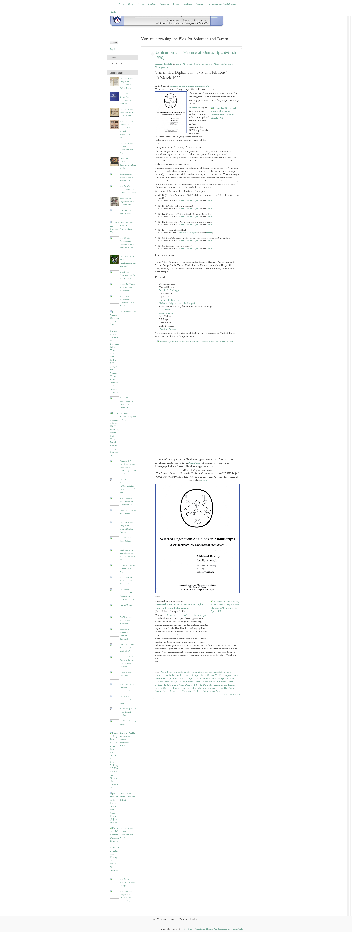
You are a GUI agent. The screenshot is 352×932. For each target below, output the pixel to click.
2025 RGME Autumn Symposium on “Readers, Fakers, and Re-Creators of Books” (127, 486)
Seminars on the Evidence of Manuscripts (189, 86)
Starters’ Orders (126, 605)
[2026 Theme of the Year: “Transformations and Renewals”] (114, 259)
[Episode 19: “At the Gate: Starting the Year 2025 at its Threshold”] (114, 660)
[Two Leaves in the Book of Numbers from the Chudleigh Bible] (114, 553)
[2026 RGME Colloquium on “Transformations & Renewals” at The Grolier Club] (114, 241)
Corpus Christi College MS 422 (187, 685)
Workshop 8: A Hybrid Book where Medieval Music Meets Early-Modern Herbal (128, 468)
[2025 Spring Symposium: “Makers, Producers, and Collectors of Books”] (114, 592)
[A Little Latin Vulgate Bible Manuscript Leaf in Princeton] (114, 299)
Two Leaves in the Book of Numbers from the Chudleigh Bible (127, 555)
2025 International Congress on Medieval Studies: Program (127, 527)
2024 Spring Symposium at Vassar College (128, 882)
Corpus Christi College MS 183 (170, 682)
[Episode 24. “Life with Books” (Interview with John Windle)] (114, 161)
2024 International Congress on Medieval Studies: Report (127, 833)
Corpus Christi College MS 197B (202, 682)
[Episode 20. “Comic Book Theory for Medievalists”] (114, 647)
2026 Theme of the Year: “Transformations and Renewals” (128, 261)
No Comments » (232, 695)
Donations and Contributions (222, 4)
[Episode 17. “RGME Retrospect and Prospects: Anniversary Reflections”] (114, 760)
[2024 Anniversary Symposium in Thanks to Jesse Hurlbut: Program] (114, 894)
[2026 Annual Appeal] (114, 352)
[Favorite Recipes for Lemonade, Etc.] (114, 675)
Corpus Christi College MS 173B (218, 678)
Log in (113, 49)
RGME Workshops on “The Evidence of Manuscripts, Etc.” (127, 501)
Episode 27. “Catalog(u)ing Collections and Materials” (125, 98)
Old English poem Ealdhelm (182, 688)
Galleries (200, 4)
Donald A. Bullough (169, 290)
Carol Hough (165, 310)
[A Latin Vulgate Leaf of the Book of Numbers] (114, 711)
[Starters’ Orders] (114, 608)
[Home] (166, 19)
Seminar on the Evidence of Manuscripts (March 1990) (195, 55)
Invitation (194, 107)
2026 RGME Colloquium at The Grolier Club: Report (128, 189)
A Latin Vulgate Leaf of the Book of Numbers (128, 712)
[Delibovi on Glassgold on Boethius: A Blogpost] (114, 568)
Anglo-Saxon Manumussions (198, 672)
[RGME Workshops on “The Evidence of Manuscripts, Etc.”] (114, 501)
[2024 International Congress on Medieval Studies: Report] (114, 851)
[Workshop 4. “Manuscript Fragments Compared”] (114, 632)
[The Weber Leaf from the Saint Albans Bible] (114, 620)
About (141, 4)
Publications (194, 463)
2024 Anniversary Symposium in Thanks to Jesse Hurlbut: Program (126, 896)
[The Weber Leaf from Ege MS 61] (114, 213)
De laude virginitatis (212, 685)
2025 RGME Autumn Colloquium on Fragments (128, 416)
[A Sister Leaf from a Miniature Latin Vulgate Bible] (114, 287)
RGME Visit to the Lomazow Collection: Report (127, 687)
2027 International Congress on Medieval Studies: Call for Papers (127, 83)
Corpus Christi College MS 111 (207, 675)
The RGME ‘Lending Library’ (128, 722)
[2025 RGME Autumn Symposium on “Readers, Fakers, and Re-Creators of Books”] (114, 482)
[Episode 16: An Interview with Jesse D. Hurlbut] (114, 808)
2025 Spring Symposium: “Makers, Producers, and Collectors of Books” (128, 594)
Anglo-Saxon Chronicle (171, 672)
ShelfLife (188, 4)
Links (113, 12)
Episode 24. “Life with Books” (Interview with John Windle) (128, 163)
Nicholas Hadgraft (167, 303)
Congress (164, 4)
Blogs (131, 4)
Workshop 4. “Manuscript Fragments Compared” (124, 634)
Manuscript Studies (192, 63)
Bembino (152, 4)
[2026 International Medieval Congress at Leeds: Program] (114, 112)
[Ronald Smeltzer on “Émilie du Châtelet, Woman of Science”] (114, 580)
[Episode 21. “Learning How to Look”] (114, 513)
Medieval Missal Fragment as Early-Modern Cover (127, 201)
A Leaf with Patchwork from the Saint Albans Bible (127, 275)
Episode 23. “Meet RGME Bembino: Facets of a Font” (127, 226)
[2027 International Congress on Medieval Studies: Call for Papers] (114, 81)
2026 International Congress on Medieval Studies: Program (127, 148)
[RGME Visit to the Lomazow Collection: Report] (114, 687)
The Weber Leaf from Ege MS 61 (126, 212)
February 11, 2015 (163, 64)
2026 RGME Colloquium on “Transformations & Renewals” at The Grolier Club (127, 244)
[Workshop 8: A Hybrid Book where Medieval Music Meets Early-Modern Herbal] (114, 464)
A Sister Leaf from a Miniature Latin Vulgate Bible (127, 287)
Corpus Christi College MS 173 (185, 678)
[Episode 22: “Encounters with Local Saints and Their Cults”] (114, 401)
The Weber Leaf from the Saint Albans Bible (126, 620)
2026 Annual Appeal (128, 311)
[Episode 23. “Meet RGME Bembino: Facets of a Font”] (114, 227)
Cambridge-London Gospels (178, 675)
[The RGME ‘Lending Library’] (114, 723)
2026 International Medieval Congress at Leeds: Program (128, 112)
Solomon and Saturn (213, 691)
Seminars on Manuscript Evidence (217, 63)
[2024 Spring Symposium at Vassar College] (114, 882)
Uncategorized (161, 67)
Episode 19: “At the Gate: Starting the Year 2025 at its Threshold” (127, 661)
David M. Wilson (167, 329)
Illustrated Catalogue (188, 201)
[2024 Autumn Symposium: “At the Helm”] (114, 699)
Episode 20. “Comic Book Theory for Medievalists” (127, 648)
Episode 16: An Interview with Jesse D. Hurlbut (127, 797)
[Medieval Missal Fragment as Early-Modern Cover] (114, 201)
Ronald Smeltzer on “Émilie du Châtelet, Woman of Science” (127, 580)
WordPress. (188, 929)
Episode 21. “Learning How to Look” (128, 512)
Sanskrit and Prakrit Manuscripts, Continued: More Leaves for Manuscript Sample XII (127, 129)
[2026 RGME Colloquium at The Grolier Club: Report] (114, 189)
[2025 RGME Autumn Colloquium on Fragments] (114, 434)
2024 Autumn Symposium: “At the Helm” (127, 700)
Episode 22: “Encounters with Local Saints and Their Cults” (126, 402)
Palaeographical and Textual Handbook (215, 688)
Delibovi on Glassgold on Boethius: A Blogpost (128, 568)
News (121, 4)
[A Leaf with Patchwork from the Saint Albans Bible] (114, 275)
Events (176, 4)
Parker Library (162, 691)
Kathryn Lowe (166, 313)
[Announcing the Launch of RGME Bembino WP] (114, 177)
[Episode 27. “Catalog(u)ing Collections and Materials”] (114, 97)
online (210, 201)
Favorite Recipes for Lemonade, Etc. (127, 674)
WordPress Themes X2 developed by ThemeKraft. (219, 929)
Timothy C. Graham (169, 300)
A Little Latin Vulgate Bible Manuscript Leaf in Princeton (127, 301)
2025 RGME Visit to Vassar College (128, 539)
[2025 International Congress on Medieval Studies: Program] (114, 525)
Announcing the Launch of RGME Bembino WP (126, 177)
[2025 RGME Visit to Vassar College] (114, 540)
